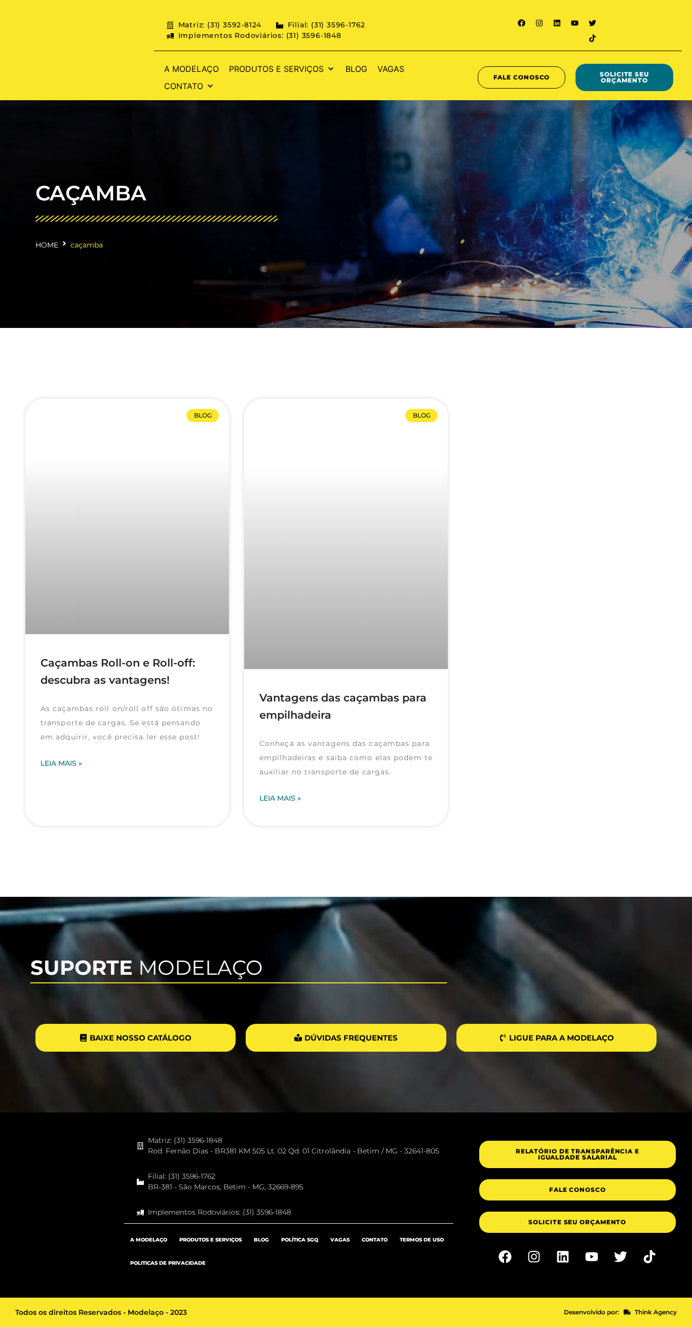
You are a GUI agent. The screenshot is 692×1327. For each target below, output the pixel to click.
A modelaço (148, 1239)
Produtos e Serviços (210, 1239)
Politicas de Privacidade (168, 1263)
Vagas (340, 1239)
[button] (282, 68)
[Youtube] (575, 22)
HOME (46, 245)
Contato (375, 1239)
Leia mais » (61, 763)
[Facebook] (521, 22)
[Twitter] (592, 22)
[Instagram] (539, 22)
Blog (261, 1239)
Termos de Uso (422, 1239)
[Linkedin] (557, 22)
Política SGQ (299, 1239)
